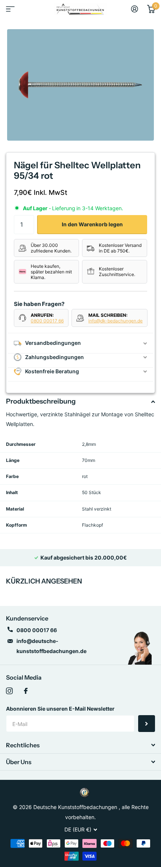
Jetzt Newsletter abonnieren (146, 723)
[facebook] (26, 690)
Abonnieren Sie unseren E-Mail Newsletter (60, 708)
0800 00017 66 (47, 321)
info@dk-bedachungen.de (115, 321)
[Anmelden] (134, 9)
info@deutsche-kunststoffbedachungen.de (51, 646)
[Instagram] (9, 690)
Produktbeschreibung (41, 401)
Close (80, 745)
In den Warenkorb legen (92, 224)
